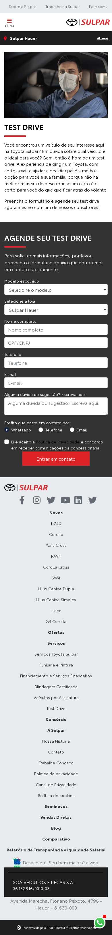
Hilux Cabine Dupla (56, 588)
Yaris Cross (56, 545)
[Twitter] (49, 500)
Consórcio (56, 719)
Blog (56, 828)
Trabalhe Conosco (56, 763)
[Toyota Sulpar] (88, 22)
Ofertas (56, 632)
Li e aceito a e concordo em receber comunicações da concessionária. (57, 445)
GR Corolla (56, 621)
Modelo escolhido (21, 281)
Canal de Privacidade (56, 784)
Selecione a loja (19, 301)
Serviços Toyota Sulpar (56, 654)
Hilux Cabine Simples (56, 599)
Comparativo (56, 839)
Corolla (56, 534)
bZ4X (56, 523)
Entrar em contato (56, 458)
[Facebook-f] (21, 500)
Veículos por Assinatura (56, 697)
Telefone (12, 354)
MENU (9, 25)
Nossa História (56, 741)
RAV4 (56, 556)
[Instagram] (35, 500)
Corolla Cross (56, 567)
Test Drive (56, 708)
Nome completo (20, 321)
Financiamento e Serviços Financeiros (56, 675)
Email (82, 430)
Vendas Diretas (56, 817)
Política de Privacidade (58, 442)
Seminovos (56, 806)
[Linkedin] (77, 500)
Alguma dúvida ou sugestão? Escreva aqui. (45, 394)
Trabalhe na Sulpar (62, 6)
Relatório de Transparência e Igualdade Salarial (56, 850)
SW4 (56, 578)
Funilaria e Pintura (56, 665)
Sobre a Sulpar (22, 6)
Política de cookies (56, 795)
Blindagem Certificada (56, 686)
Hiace (56, 610)
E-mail (10, 374)
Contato (56, 752)
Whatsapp (21, 430)
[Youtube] (63, 500)
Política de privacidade (56, 773)
